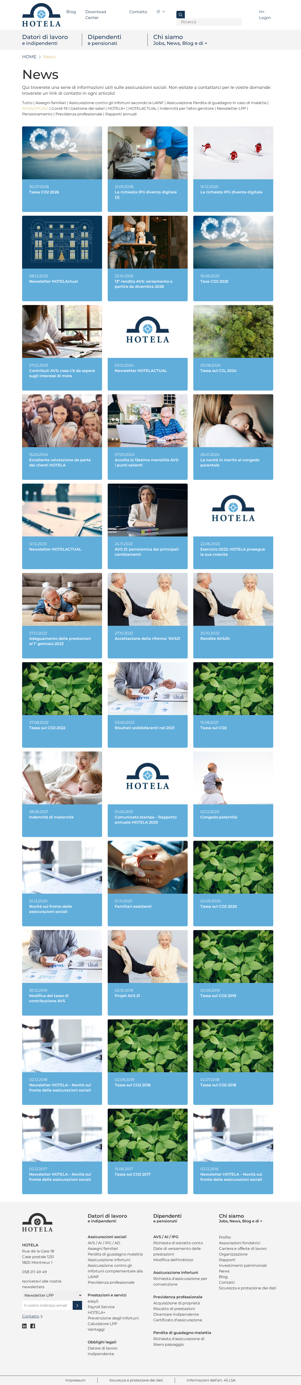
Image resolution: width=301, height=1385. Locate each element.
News (224, 1271)
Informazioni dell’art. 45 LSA (211, 1380)
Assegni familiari (103, 1248)
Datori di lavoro (45, 39)
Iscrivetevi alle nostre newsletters (42, 1284)
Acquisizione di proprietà (176, 1303)
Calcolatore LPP (102, 1324)
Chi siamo (180, 39)
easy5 (93, 1301)
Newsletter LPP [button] (232, 108)
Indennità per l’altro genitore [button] (187, 108)
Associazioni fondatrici (239, 1243)
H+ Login (265, 14)
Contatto (138, 11)
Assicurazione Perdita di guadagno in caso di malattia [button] (217, 103)
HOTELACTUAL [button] (143, 108)
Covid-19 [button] (59, 108)
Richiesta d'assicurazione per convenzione (180, 1281)
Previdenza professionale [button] (79, 114)
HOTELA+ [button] (117, 108)
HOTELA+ (96, 1312)
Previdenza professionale (111, 1282)
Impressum (75, 1380)
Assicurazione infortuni (109, 1260)
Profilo (225, 1237)
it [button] (159, 12)
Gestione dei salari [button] (88, 108)
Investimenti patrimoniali (243, 1265)
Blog (71, 11)
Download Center (95, 14)
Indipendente (101, 1354)
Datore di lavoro (102, 1348)
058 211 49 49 (34, 1272)
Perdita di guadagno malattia (115, 1254)
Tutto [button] (27, 103)
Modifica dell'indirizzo (173, 1260)
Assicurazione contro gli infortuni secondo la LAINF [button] (117, 103)
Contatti (227, 1282)
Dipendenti (104, 39)
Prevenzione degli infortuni (113, 1318)
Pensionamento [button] (37, 114)
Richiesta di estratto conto (178, 1243)
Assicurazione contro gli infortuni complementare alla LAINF (115, 1271)
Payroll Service (101, 1307)
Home (29, 56)
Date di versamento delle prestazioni (177, 1251)
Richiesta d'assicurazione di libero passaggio (178, 1342)
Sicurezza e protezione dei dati (247, 1288)
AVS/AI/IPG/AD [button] (35, 108)
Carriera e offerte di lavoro (243, 1248)
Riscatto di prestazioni (174, 1309)
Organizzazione (233, 1254)
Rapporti (227, 1260)
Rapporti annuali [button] (121, 114)
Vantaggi (96, 1329)
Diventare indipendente (176, 1314)
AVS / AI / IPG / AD (104, 1243)
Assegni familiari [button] (51, 103)
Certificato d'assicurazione (177, 1320)
